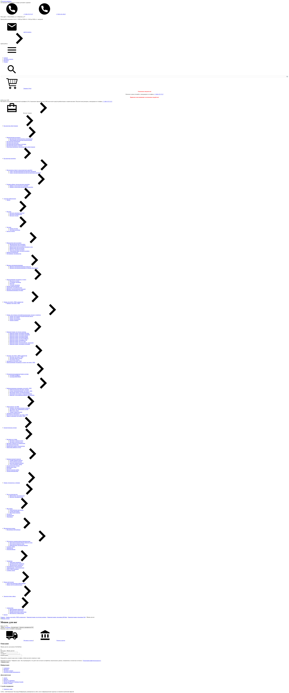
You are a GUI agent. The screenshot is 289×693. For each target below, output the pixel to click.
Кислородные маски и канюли (14, 145)
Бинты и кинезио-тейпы (13, 469)
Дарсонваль (10, 516)
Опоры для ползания (15, 319)
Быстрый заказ (14, 627)
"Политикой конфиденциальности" (92, 660)
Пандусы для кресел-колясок (17, 249)
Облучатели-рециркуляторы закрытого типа (21, 542)
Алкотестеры (10, 608)
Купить (2, 627)
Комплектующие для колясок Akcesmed (20, 344)
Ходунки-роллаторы (15, 230)
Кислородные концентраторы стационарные (21, 138)
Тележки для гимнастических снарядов (20, 408)
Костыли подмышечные (16, 214)
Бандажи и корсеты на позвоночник (16, 443)
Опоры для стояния (15, 317)
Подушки (9, 468)
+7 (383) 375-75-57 (28, 14)
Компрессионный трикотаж (14, 459)
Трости (8, 200)
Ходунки (9, 227)
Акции (5, 677)
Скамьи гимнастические (16, 412)
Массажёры (10, 508)
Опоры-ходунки (14, 228)
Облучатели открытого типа (17, 544)
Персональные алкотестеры (17, 609)
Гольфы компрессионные (16, 460)
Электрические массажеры (16, 510)
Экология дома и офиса (10, 596)
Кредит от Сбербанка (9, 680)
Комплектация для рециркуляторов (19, 545)
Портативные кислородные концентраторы (21, 140)
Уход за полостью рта (12, 494)
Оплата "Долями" (8, 683)
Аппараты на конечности (13, 413)
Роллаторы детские (14, 359)
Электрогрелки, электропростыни (15, 567)
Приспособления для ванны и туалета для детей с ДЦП (21, 362)
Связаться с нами (8, 689)
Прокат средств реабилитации (14, 584)
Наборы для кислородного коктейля (19, 185)
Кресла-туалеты (11, 231)
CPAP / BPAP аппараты (13, 569)
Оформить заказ (5, 662)
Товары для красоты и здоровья (12, 482)
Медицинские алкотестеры (16, 610)
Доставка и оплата (8, 59)
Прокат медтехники (9, 582)
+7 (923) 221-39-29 (60, 14)
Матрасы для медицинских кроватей (16, 289)
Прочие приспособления (13, 286)
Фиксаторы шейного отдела (14, 447)
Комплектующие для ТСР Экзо (18, 341)
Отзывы (6, 61)
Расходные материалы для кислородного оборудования (21, 147)
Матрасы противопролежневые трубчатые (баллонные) (24, 268)
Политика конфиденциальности (12, 672)
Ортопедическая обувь (12, 471)
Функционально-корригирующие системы (18, 374)
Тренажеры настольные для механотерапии (21, 393)
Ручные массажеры (14, 511)
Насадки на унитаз (14, 281)
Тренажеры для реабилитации (14, 287)
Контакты (6, 60)
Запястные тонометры (15, 562)
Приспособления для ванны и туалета (16, 279)
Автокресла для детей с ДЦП (14, 361)
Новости (6, 679)
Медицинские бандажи (13, 444)
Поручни (12, 283)
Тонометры (9, 561)
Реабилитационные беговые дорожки (19, 389)
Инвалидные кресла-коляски (14, 243)
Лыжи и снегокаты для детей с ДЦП (16, 416)
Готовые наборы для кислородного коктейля (18, 184)
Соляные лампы (11, 546)
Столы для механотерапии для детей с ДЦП (21, 391)
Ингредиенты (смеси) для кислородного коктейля (19, 170)
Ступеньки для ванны (15, 282)
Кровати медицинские (12, 252)
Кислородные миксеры (13, 142)
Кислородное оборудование (11, 125)
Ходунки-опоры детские (16, 358)
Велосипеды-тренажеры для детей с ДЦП (17, 414)
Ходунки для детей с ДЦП (16, 357)
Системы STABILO (15, 375)
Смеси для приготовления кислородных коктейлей (23, 171)
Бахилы (6, 614)
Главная (6, 57)
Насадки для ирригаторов (16, 497)
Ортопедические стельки (13, 465)
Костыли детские (14, 215)
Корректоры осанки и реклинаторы (16, 446)
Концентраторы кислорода (13, 137)
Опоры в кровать (14, 320)
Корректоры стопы (11, 467)
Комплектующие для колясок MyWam (19, 333)
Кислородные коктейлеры (13, 141)
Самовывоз (6, 668)
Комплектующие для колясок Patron (19, 337)
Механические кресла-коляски (17, 244)
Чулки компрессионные (16, 461)
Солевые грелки (11, 570)
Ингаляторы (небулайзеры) (13, 529)
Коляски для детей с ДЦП (13, 303)
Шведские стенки (14, 410)
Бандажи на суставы (12, 439)
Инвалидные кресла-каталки (17, 248)
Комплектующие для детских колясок (16, 332)
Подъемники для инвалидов (14, 253)
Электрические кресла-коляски (18, 245)
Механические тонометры (16, 565)
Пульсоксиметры (11, 549)
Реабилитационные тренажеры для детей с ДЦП (19, 388)
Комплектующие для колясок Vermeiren (20, 334)
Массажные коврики (15, 512)
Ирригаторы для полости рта (17, 495)
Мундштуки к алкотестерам (17, 613)
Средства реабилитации (10, 198)
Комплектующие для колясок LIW (18, 340)
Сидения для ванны (15, 285)
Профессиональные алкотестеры (18, 612)
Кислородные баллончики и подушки (16, 144)
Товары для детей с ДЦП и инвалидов (13, 302)
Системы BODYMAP (15, 376)
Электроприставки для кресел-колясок (19, 251)
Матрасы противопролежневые (15, 265)
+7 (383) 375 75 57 (158, 94)
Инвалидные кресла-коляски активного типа (21, 247)
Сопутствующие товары (16, 464)
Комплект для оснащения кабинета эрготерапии (22, 395)
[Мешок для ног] (5, 618)
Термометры (10, 548)
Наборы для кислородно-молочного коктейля (21, 187)
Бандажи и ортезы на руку (16, 440)
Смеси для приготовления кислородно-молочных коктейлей (25, 172)
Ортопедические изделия (10, 427)
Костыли (9, 211)
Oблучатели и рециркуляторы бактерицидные (18, 541)
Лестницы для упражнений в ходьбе (19, 409)
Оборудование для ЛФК (13, 406)
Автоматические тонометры (17, 563)
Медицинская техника (9, 528)
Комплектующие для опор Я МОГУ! (19, 338)
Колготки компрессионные (17, 463)
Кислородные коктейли (10, 158)
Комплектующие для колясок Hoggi (19, 336)
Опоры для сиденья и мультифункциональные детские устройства (24, 315)
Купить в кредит (61, 640)
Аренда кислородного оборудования (16, 583)
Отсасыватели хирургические (14, 566)
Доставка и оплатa (28, 640)
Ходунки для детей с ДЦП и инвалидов (17, 355)
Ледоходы (9, 514)
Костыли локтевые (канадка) (17, 213)
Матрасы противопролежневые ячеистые (20, 266)
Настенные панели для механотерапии (20, 392)
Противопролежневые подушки (15, 290)
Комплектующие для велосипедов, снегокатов (21, 342)
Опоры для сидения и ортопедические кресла (21, 316)
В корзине (7, 627)
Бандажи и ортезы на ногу (16, 442)
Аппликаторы (10, 515)
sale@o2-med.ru (27, 32)
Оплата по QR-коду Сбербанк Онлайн (13, 682)
